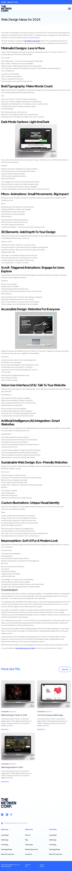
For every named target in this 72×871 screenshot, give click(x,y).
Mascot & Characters (7, 854)
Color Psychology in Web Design (50, 715)
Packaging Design (6, 849)
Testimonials (29, 844)
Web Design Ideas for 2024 (12, 767)
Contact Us (28, 854)
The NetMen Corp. (11, 864)
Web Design (4, 840)
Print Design (4, 844)
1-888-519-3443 (12, 2)
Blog (26, 840)
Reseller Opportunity (31, 849)
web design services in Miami (25, 648)
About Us (28, 835)
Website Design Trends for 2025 (14, 715)
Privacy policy (42, 865)
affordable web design (32, 41)
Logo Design (5, 835)
